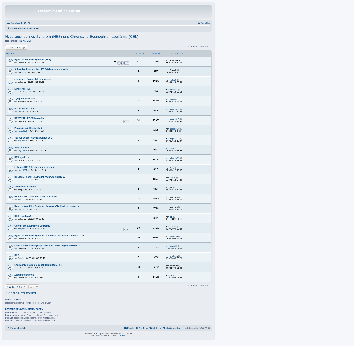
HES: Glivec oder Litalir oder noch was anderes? (39, 177)
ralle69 (21, 111)
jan (20, 41)
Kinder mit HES (22, 89)
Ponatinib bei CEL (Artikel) (28, 128)
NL (24, 41)
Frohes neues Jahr (24, 108)
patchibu (21, 92)
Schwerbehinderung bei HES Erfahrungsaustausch (41, 69)
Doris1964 (22, 258)
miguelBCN (175, 109)
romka (172, 178)
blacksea (174, 236)
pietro (172, 99)
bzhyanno (22, 229)
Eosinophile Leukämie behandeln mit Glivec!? (38, 265)
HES (16, 255)
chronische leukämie (25, 186)
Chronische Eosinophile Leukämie (32, 226)
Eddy (20, 209)
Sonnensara (23, 180)
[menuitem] (27, 23)
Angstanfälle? (21, 147)
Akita (172, 148)
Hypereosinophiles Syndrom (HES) (32, 59)
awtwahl (173, 246)
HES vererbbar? (22, 216)
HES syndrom (21, 157)
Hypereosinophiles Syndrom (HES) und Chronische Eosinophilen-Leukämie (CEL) (71, 37)
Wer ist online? (14, 299)
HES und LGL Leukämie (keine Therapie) (35, 196)
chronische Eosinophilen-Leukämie (32, 79)
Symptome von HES (24, 98)
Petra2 (21, 199)
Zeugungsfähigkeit (24, 274)
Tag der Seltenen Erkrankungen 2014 (33, 138)
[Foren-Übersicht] (22, 12)
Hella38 (173, 80)
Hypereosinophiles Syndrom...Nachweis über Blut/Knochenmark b (49, 235)
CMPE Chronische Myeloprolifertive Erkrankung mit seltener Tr (47, 245)
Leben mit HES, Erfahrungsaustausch (34, 167)
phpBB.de (121, 335)
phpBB (99, 333)
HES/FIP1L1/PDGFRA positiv (29, 118)
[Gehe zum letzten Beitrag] (182, 60)
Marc (29, 41)
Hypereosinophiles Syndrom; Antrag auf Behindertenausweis (46, 206)
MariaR (173, 226)
